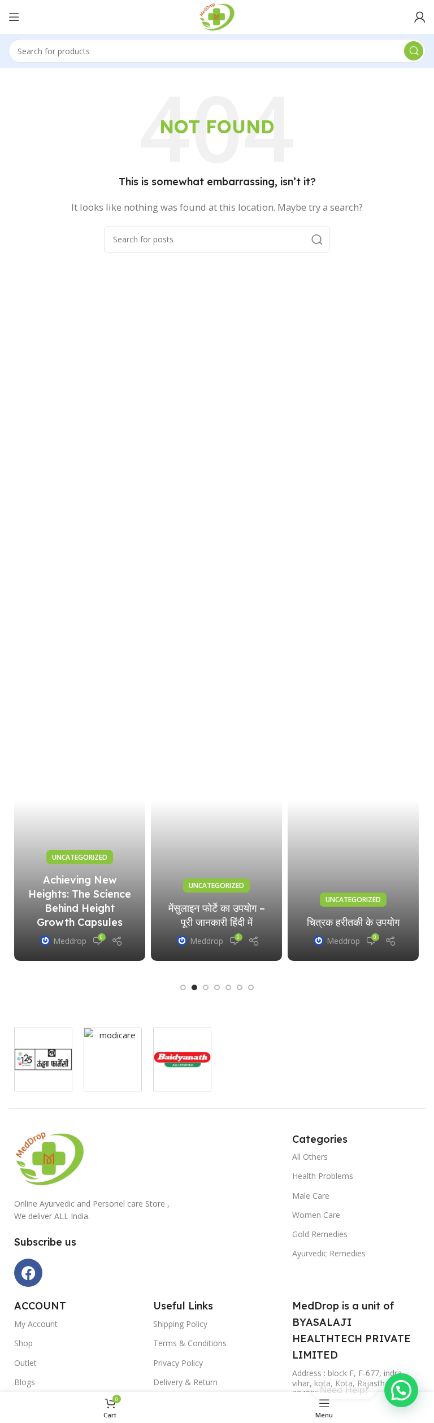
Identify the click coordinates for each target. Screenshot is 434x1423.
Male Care (310, 1195)
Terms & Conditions (190, 1343)
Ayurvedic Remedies (329, 1253)
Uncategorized (79, 857)
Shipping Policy (180, 1323)
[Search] (413, 50)
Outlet (25, 1362)
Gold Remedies (320, 1234)
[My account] (420, 17)
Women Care (316, 1214)
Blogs (24, 1382)
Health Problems (322, 1175)
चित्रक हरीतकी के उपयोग (353, 922)
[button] (183, 987)
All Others (310, 1156)
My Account (36, 1323)
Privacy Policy (178, 1362)
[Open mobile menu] (14, 17)
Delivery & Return (185, 1382)
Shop (23, 1343)
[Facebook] (28, 1273)
